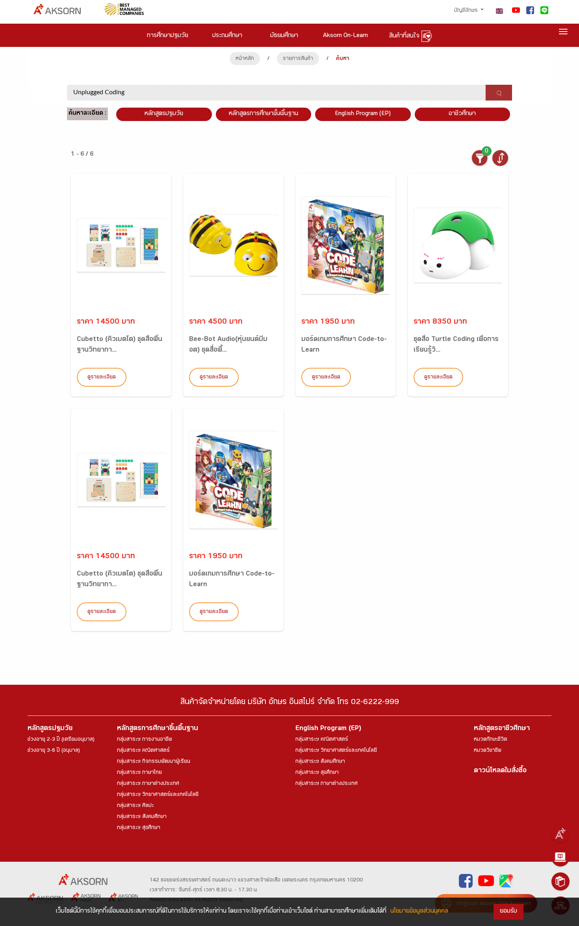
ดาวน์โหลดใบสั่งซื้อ (500, 771)
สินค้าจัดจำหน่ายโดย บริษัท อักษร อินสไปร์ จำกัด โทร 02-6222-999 (289, 703)
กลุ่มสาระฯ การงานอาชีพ (144, 740)
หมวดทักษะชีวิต (490, 740)
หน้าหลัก (245, 59)
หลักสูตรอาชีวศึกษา (502, 729)
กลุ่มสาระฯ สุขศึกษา (138, 828)
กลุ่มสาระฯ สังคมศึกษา (142, 817)
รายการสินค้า (298, 59)
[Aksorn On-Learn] (560, 857)
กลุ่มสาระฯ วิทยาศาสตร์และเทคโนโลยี (158, 795)
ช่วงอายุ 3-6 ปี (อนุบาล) (54, 751)
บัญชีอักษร (466, 11)
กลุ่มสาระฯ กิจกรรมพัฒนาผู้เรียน (153, 762)
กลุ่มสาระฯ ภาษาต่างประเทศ (148, 784)
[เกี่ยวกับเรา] (560, 833)
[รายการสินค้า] (560, 881)
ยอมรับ (508, 911)
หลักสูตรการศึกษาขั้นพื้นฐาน (263, 114)
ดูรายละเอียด (101, 377)
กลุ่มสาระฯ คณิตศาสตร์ (143, 751)
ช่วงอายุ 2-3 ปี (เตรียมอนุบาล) (61, 740)
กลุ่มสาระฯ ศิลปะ (135, 806)
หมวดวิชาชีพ (487, 751)
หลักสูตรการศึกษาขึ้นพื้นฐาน (157, 729)
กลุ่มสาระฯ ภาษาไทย (139, 773)
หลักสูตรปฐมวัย (50, 729)
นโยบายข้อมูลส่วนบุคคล (419, 911)
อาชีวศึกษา (462, 114)
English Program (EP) (363, 114)
